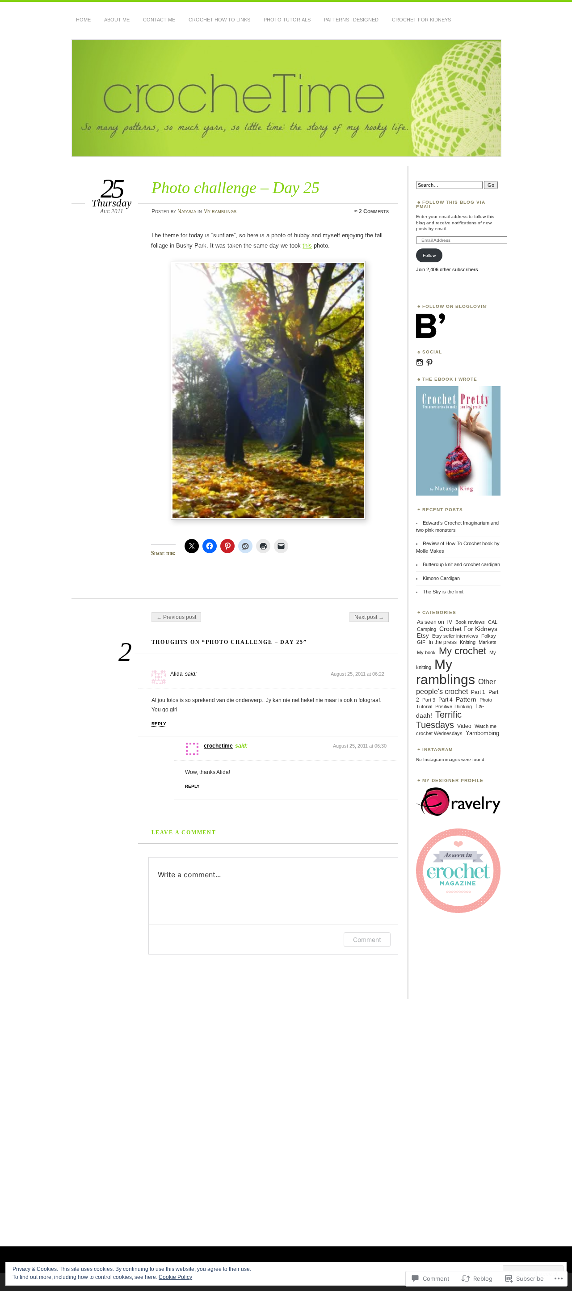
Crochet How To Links (219, 19)
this (307, 245)
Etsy (423, 635)
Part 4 (445, 699)
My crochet (462, 650)
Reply (158, 723)
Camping (426, 629)
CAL (492, 622)
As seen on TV (434, 622)
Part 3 (428, 699)
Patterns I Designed (351, 19)
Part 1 (478, 692)
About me (117, 19)
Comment (367, 939)
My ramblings (219, 211)
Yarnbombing (482, 733)
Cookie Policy (175, 1277)
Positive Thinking (453, 706)
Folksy (488, 636)
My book (426, 652)
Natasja (186, 211)
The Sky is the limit (443, 591)
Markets (487, 642)
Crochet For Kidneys (421, 19)
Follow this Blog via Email (450, 204)
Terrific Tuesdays (439, 720)
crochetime (218, 746)
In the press (443, 642)
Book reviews (470, 622)
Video (464, 726)
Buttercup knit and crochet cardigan (461, 564)
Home (83, 19)
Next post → (369, 617)
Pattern (466, 699)
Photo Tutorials (287, 19)
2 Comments (374, 211)
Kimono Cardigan (441, 578)
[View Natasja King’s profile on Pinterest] (429, 362)
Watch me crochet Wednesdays (456, 729)
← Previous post (176, 617)
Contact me (159, 19)
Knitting (467, 642)
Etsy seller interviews (455, 636)
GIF (421, 642)
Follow (429, 255)
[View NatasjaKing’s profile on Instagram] (419, 362)
